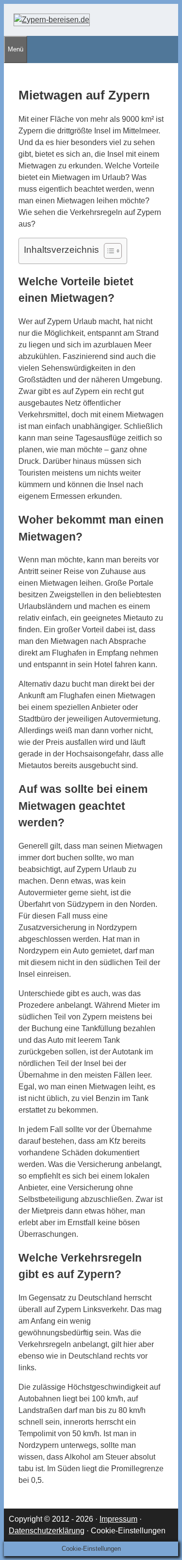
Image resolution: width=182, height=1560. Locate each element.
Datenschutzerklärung (46, 1531)
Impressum (118, 1519)
